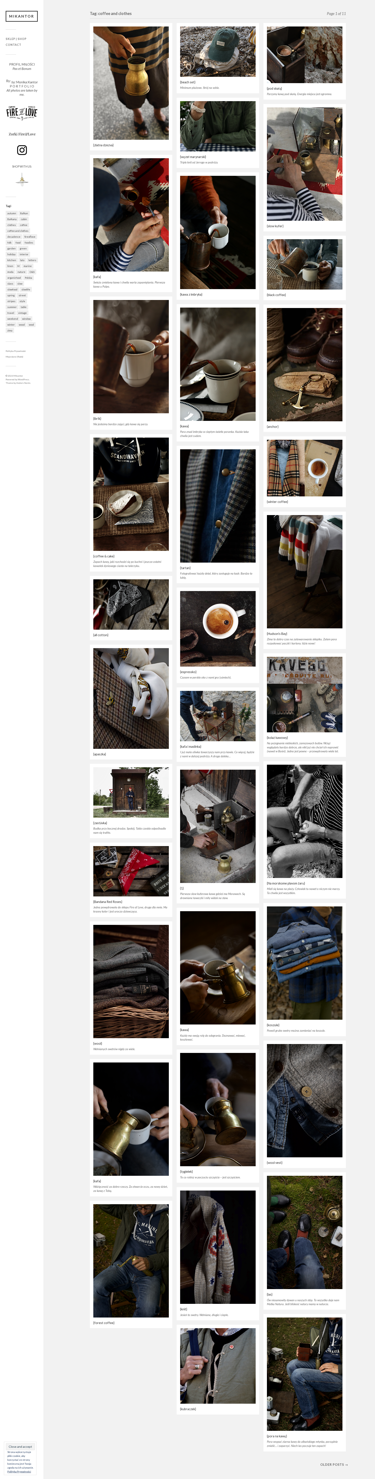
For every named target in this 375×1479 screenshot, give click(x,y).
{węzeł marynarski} (193, 157)
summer (12, 307)
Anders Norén (23, 383)
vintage (22, 312)
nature (21, 271)
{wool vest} (274, 1162)
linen (10, 266)
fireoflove (30, 236)
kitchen (11, 260)
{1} (182, 888)
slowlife (25, 289)
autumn (11, 213)
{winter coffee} (277, 502)
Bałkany (12, 219)
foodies (29, 242)
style (22, 301)
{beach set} (187, 82)
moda (10, 271)
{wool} (97, 1043)
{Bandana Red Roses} (107, 902)
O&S (32, 271)
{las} (269, 1294)
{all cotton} (100, 635)
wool (31, 324)
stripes (11, 301)
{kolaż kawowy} (277, 738)
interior (24, 254)
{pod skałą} (274, 88)
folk (9, 242)
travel (10, 312)
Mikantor (21, 16)
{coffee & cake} (103, 556)
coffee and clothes (17, 230)
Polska (28, 277)
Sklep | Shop (16, 39)
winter (11, 324)
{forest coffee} (103, 1323)
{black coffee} (276, 295)
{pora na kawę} (277, 1436)
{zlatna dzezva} (103, 145)
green (23, 248)
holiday (11, 254)
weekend (12, 318)
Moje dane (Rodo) (14, 356)
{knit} (183, 1309)
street (22, 295)
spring (11, 295)
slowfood (12, 289)
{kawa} (184, 426)
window (26, 318)
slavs (10, 283)
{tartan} (185, 568)
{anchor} (272, 426)
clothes (11, 225)
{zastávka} (100, 823)
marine (28, 266)
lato (22, 260)
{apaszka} (99, 754)
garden (11, 248)
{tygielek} (186, 1171)
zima (9, 330)
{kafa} (97, 277)
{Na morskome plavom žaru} (286, 883)
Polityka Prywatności (16, 351)
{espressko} (188, 672)
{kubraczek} (188, 1409)
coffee (23, 225)
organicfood (14, 277)
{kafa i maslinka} (190, 746)
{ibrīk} (97, 418)
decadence (13, 236)
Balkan (24, 213)
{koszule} (273, 1025)
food (18, 242)
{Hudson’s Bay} (277, 634)
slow (19, 283)
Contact (13, 44)
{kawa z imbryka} (191, 294)
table (23, 307)
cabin (24, 219)
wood (22, 324)
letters (32, 260)
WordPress (23, 379)
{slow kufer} (275, 226)
